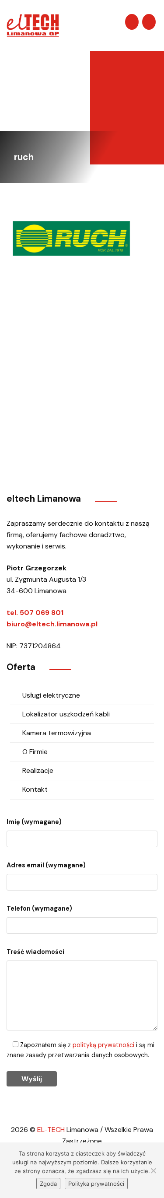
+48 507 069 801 (57, 434)
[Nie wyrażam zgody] (153, 1170)
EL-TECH (51, 1129)
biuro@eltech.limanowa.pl (52, 624)
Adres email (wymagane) (46, 865)
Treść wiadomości (35, 952)
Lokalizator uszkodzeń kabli (66, 714)
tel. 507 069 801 (35, 612)
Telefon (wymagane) (39, 908)
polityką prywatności (103, 1045)
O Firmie (35, 751)
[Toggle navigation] (105, 22)
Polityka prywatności (96, 1183)
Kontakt (35, 789)
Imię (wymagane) (34, 822)
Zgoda (48, 1183)
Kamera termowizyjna (56, 732)
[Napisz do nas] (132, 22)
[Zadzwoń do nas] (149, 22)
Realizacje (37, 770)
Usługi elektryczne (51, 695)
